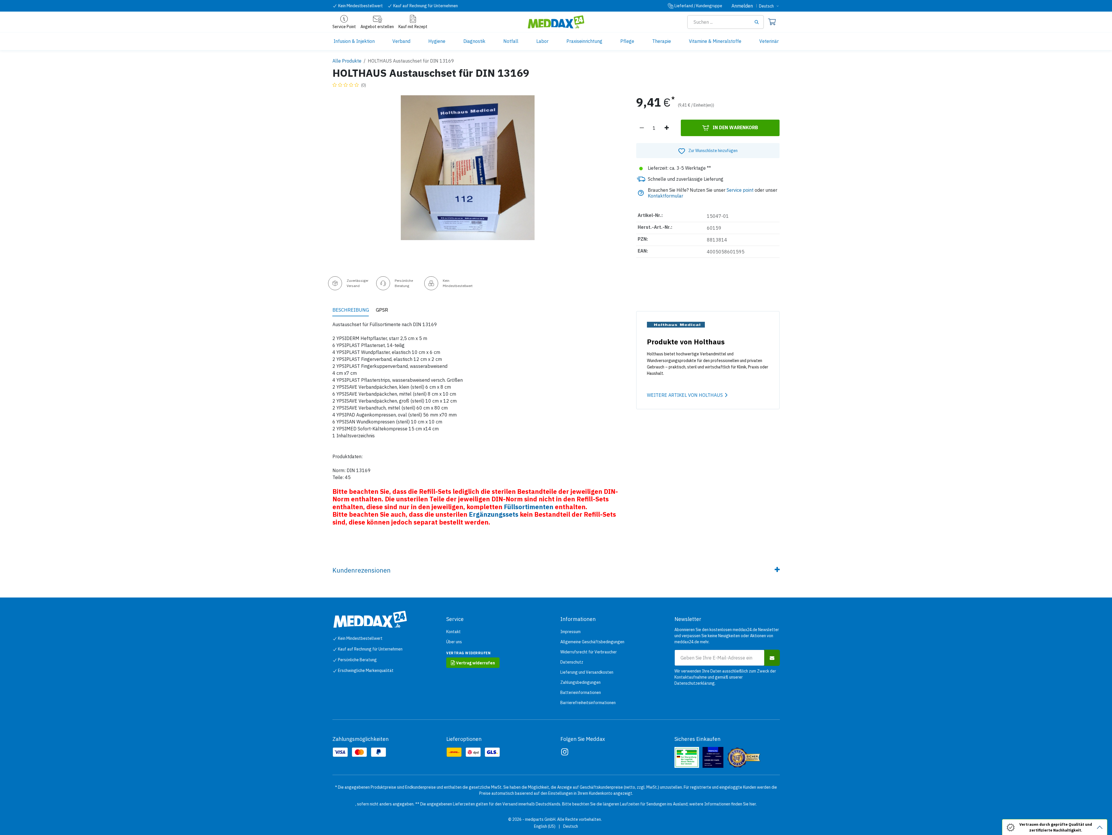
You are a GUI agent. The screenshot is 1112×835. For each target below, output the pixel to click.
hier (752, 804)
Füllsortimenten (528, 507)
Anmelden (742, 6)
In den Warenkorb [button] (735, 127)
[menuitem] (354, 41)
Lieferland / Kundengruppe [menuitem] (698, 5)
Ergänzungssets (493, 514)
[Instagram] (564, 752)
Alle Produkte (346, 61)
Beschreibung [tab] (350, 310)
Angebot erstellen (377, 26)
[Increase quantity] (666, 128)
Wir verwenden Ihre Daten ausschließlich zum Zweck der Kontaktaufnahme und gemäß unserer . (725, 677)
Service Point (344, 26)
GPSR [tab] (382, 310)
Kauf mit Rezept (412, 26)
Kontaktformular (665, 196)
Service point (740, 190)
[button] (708, 150)
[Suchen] (758, 22)
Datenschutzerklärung (694, 683)
